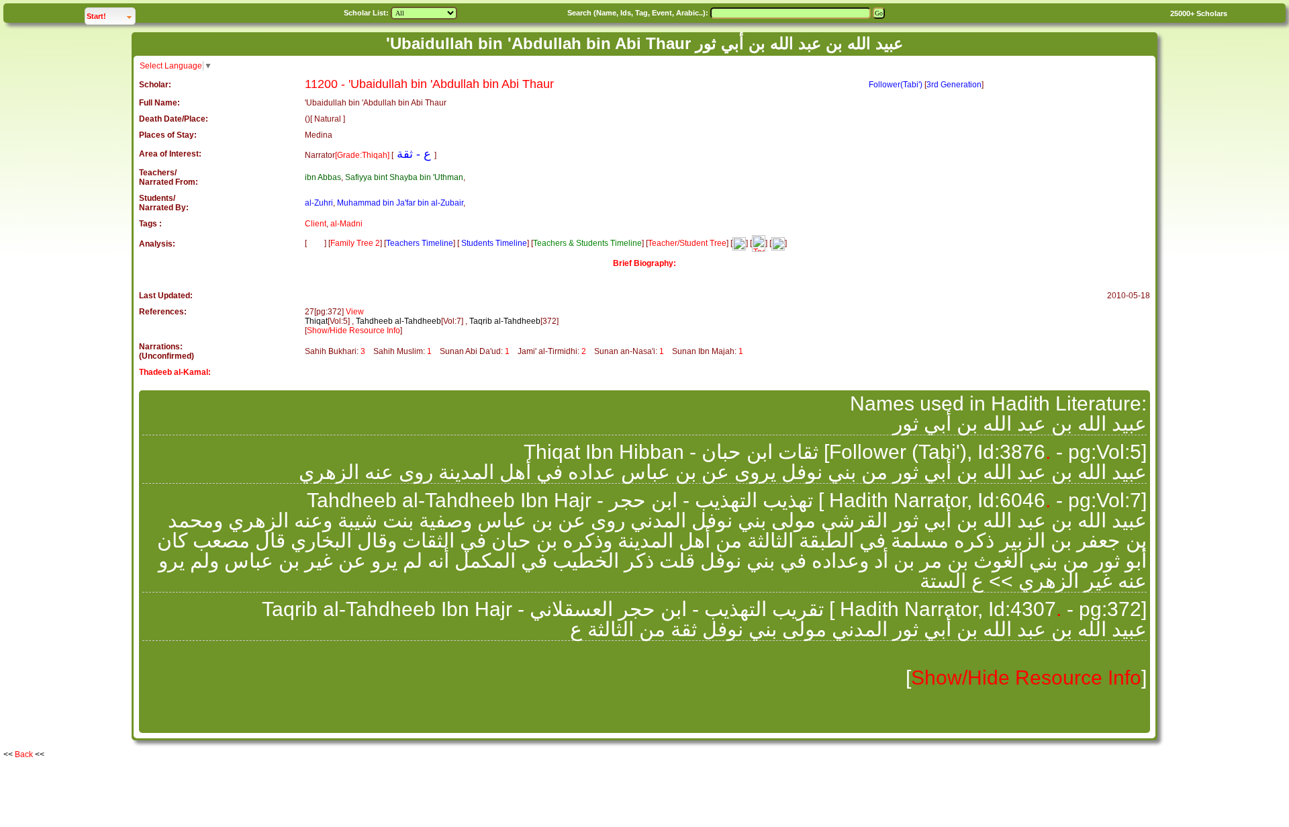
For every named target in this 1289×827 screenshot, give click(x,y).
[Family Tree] (315, 243)
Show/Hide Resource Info (353, 330)
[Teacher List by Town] (758, 243)
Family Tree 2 (355, 243)
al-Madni (346, 223)
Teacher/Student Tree (687, 243)
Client (315, 223)
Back (24, 754)
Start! (111, 15)
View (355, 311)
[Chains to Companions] (739, 243)
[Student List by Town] (778, 243)
